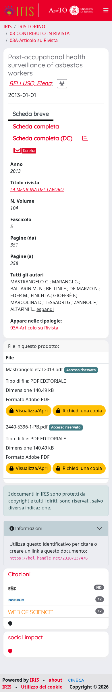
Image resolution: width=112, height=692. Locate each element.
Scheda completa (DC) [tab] (42, 138)
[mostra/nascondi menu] (106, 10)
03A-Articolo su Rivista (34, 40)
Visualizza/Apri (30, 410)
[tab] (85, 138)
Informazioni (28, 528)
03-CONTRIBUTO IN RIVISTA (39, 33)
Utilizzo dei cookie (41, 687)
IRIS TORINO (31, 26)
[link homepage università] (71, 10)
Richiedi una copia (81, 410)
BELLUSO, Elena (30, 83)
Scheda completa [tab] (36, 126)
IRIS (7, 26)
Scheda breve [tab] (31, 113)
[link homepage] (20, 10)
